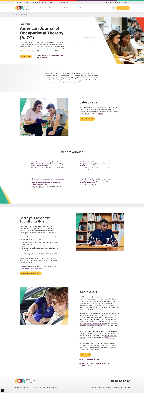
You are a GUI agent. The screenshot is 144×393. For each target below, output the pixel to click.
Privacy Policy (54, 387)
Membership (122, 7)
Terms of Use (46, 387)
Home (17, 14)
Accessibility (39, 387)
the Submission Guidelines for (31, 268)
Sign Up (87, 114)
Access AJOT (25, 56)
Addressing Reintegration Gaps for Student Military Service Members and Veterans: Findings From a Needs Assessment (47, 163)
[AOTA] (24, 8)
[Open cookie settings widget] (2, 390)
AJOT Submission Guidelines (30, 273)
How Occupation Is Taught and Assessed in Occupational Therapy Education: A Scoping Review (95, 163)
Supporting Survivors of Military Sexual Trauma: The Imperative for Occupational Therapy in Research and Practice (96, 180)
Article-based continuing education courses (93, 323)
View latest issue (87, 119)
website (100, 114)
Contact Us (32, 387)
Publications (24, 14)
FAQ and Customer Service (21, 387)
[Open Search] (113, 8)
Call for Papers (84, 42)
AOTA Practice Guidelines (110, 321)
